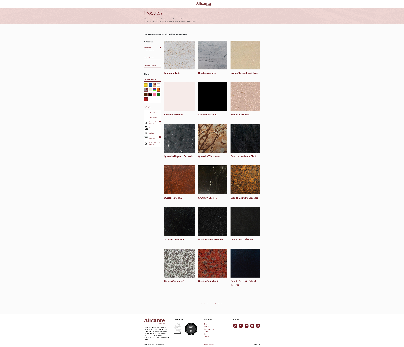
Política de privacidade (209, 344)
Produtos (206, 326)
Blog (205, 334)
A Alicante (207, 331)
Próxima (220, 304)
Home (205, 324)
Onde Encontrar (209, 329)
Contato (206, 337)
